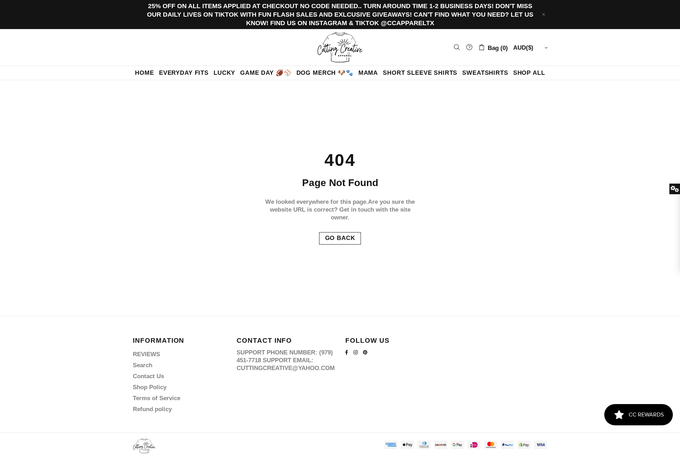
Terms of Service (156, 398)
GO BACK (340, 238)
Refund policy (152, 409)
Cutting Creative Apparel (340, 47)
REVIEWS (146, 354)
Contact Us (148, 376)
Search (142, 365)
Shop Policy (149, 387)
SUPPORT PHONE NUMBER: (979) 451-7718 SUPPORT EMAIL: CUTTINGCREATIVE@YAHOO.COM (286, 360)
